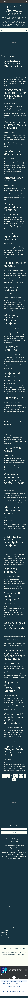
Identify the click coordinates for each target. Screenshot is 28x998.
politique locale (18, 270)
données (18, 633)
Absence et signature (11, 570)
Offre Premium (3, 957)
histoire (14, 71)
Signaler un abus (5, 956)
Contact (22, 954)
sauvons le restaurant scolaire (11, 290)
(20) (4, 932)
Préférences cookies (23, 957)
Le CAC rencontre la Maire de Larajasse (12, 319)
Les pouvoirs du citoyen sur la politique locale (14, 625)
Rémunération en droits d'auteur (19, 956)
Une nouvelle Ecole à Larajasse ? (12, 596)
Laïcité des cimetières (11, 348)
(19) (4, 934)
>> (14, 779)
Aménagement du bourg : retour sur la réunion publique (15, 94)
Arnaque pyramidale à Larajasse (12, 207)
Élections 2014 (13, 397)
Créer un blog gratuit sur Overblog (9, 954)
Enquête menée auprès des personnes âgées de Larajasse (14, 654)
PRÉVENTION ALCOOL (14, 179)
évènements (17, 214)
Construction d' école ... (14, 423)
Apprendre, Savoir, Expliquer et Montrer (12, 686)
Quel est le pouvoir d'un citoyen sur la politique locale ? (14, 480)
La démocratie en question (15, 264)
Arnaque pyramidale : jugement (12, 236)
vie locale (17, 354)
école (15, 429)
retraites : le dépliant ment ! (14, 153)
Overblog (22, 948)
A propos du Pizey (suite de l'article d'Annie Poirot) (14, 751)
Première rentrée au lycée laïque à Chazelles (15, 124)
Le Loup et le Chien (13, 449)
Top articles (18, 954)
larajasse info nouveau (13, 375)
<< (3, 776)
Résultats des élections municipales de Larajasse (14, 541)
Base (13, 490)
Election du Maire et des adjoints (12, 510)
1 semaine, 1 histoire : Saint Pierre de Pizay (14, 63)
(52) (6, 930)
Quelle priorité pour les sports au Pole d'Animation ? (13, 718)
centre (14, 103)
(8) (6, 936)
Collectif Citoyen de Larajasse (14, 10)
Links (2, 920)
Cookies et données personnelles (13, 957)
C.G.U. (11, 956)
